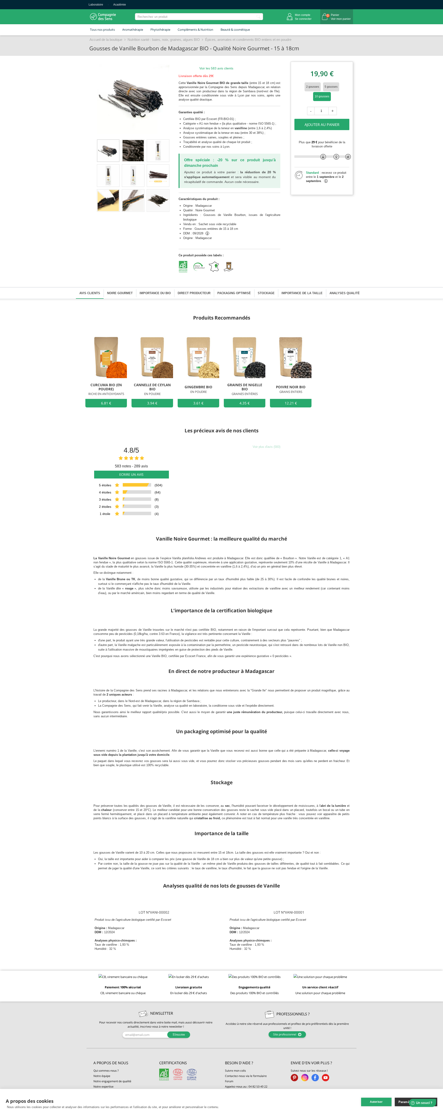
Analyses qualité (344, 293)
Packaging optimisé (234, 293)
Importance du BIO (155, 293)
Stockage (266, 293)
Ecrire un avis (131, 474)
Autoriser (376, 1101)
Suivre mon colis (235, 1071)
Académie (119, 4)
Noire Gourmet (120, 293)
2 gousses (312, 86)
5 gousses (331, 86)
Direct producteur (194, 293)
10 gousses (322, 96)
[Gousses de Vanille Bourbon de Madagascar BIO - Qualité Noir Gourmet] (108, 151)
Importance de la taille (302, 293)
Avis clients (89, 293)
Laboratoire (96, 4)
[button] (122, 1063)
